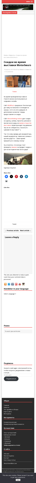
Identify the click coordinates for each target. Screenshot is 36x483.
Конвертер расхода (10, 422)
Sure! (18, 480)
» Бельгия (7, 439)
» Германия (7, 441)
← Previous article (12, 230)
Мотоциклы (7, 414)
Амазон (14, 147)
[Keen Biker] (18, 7)
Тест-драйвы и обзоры (11, 409)
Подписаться (11, 379)
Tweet (14, 92)
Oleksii (22, 69)
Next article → (25, 230)
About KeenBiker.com (10, 463)
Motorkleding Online (15, 119)
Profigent (5, 471)
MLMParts (11, 105)
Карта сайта (8, 411)
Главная (6, 405)
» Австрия (7, 437)
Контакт (6, 458)
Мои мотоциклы (9, 456)
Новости (28, 69)
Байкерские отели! (10, 435)
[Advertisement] (18, 35)
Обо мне (6, 454)
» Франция (7, 443)
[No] (33, 478)
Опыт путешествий (10, 433)
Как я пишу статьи (10, 460)
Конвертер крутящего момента (14, 424)
